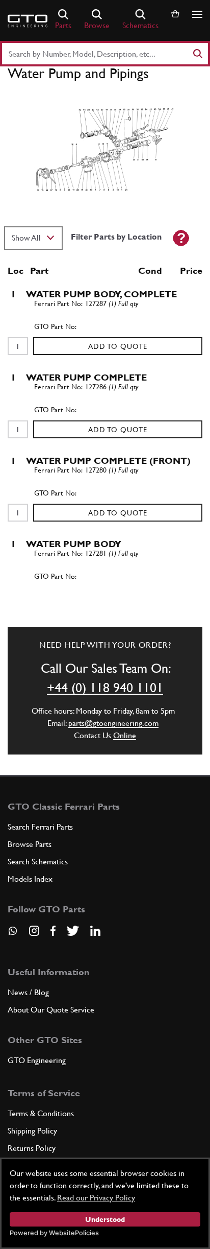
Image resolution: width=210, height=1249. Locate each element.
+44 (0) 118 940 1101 (105, 687)
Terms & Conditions (41, 1113)
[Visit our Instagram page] (34, 931)
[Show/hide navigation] (197, 14)
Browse (97, 25)
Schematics (140, 25)
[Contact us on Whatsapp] (13, 934)
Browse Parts (29, 844)
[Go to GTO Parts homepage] (27, 21)
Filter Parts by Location (116, 237)
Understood (105, 1219)
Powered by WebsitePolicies (54, 1233)
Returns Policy (32, 1148)
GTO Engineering (37, 1060)
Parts (63, 25)
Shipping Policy (32, 1131)
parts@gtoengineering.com (113, 723)
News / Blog (28, 992)
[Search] (197, 53)
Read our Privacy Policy (96, 1198)
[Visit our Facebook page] (53, 931)
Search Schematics (38, 861)
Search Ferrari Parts (40, 827)
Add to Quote (117, 346)
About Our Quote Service (51, 1010)
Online (124, 735)
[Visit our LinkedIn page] (95, 931)
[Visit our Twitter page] (73, 931)
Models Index (30, 879)
